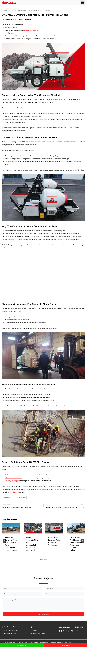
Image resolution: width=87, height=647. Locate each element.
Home (3, 10)
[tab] (40, 559)
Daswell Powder (34, 643)
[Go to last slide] (4, 541)
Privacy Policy (68, 643)
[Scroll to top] (82, 636)
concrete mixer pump (31, 30)
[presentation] (11, 528)
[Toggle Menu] (82, 2)
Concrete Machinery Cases (13, 10)
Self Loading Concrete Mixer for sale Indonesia (16, 505)
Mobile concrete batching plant (14, 475)
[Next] (82, 541)
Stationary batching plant (12, 481)
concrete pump (21, 497)
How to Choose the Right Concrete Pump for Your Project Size (65, 505)
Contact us (16, 492)
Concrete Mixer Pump (8, 497)
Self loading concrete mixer (13, 478)
